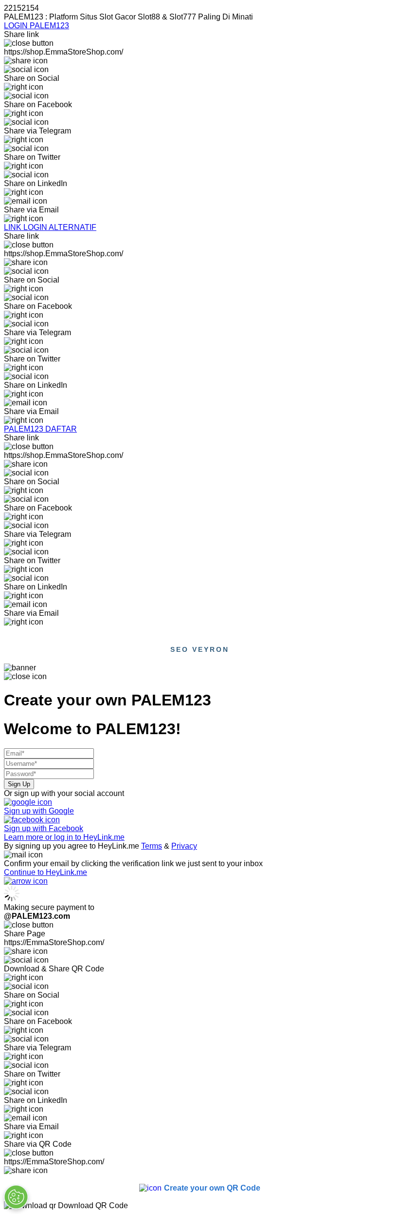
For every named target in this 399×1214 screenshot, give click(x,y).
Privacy (184, 846)
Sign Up (19, 784)
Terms (151, 846)
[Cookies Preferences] (16, 1197)
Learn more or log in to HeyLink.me (64, 837)
